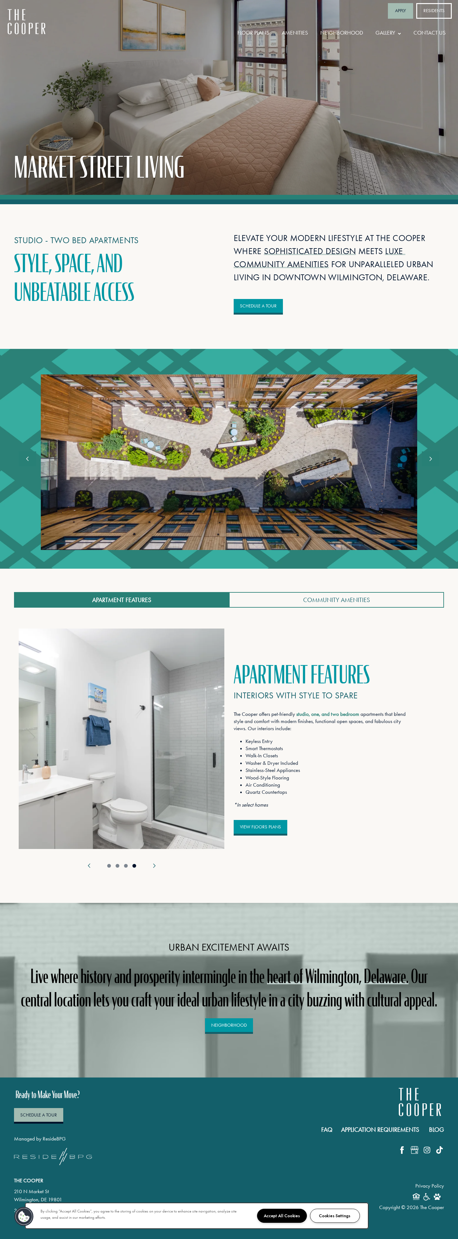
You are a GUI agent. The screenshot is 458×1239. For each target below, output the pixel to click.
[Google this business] (414, 1150)
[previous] (27, 458)
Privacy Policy (429, 1186)
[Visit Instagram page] (427, 1150)
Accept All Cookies (282, 1215)
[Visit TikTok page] (439, 1150)
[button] (400, 11)
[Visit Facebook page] (402, 1150)
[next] (430, 458)
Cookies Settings (335, 1215)
